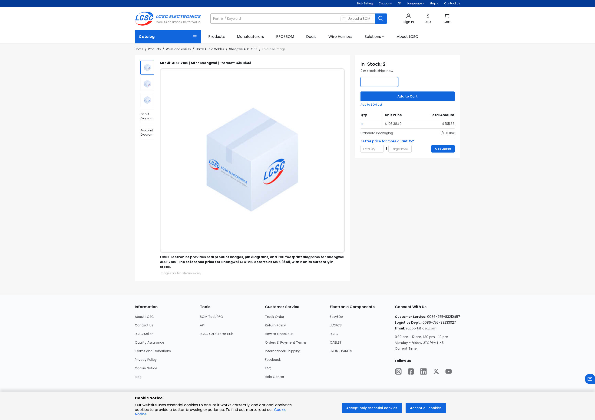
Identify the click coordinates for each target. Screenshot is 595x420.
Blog (138, 376)
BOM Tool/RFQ (211, 316)
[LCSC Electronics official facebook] (410, 372)
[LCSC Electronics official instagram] (398, 372)
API (399, 3)
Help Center (274, 376)
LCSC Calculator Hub (216, 334)
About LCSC (144, 316)
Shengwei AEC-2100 (243, 49)
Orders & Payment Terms (286, 342)
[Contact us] (590, 379)
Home (139, 49)
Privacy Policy (146, 359)
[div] (147, 116)
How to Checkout (279, 334)
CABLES (335, 342)
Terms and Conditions (153, 351)
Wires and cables (178, 49)
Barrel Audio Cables (210, 49)
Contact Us (452, 3)
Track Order (274, 316)
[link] (216, 36)
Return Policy (275, 325)
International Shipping (282, 351)
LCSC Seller (144, 334)
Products (154, 49)
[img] (147, 68)
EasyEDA (336, 316)
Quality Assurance (149, 342)
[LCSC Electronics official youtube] (448, 372)
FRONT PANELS (341, 351)
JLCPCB (336, 325)
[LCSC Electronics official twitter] (436, 372)
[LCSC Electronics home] (168, 19)
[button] (298, 18)
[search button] (381, 18)
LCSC (334, 334)
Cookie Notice (146, 368)
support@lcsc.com (421, 328)
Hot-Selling (365, 3)
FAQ (268, 368)
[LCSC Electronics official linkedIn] (423, 372)
